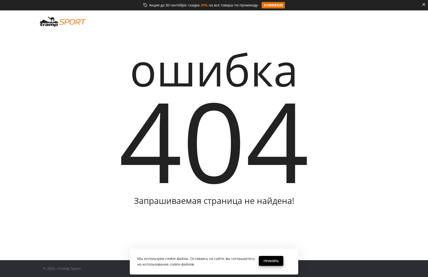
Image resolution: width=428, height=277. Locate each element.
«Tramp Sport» (69, 268)
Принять (271, 261)
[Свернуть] (424, 4)
